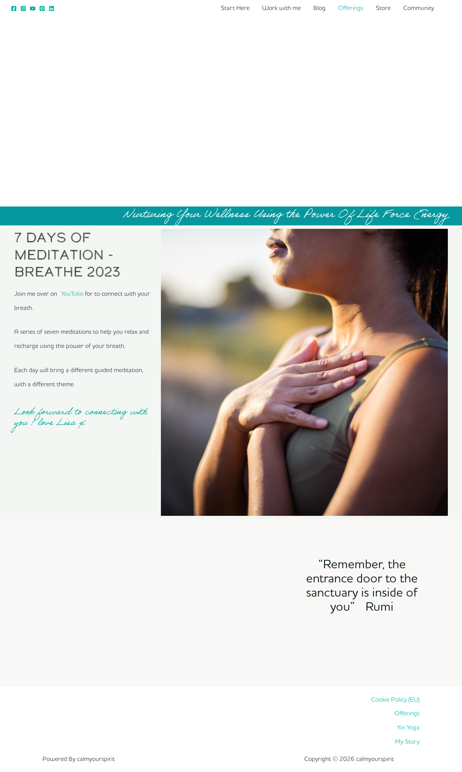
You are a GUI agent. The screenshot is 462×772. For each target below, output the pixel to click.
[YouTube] (33, 8)
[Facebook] (14, 8)
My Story (407, 741)
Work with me (281, 8)
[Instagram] (23, 8)
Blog (319, 8)
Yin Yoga (408, 727)
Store (383, 8)
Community (418, 8)
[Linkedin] (51, 8)
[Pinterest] (42, 8)
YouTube (72, 293)
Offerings (350, 8)
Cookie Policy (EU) (395, 699)
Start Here (235, 8)
